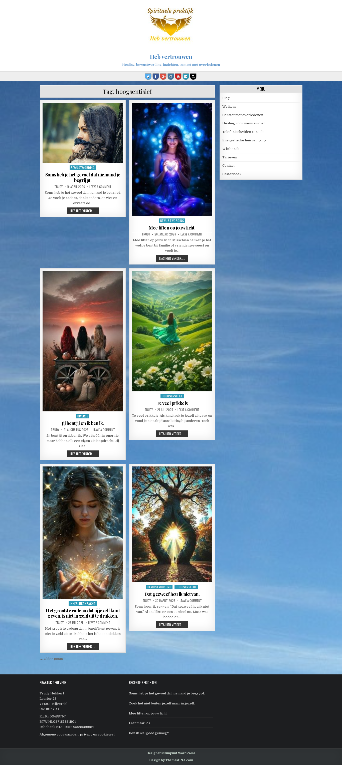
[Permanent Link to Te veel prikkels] (172, 331)
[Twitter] (148, 77)
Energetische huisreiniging (244, 140)
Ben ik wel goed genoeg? (149, 733)
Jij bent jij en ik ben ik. (83, 423)
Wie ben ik (230, 149)
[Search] (193, 77)
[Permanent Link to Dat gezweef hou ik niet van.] (172, 524)
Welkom (229, 106)
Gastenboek (231, 174)
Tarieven (229, 157)
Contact (228, 165)
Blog (226, 98)
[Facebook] (156, 77)
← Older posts (51, 659)
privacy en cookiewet (97, 734)
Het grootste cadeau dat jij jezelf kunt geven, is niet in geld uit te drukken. (83, 613)
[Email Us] (186, 77)
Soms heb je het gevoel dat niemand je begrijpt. (82, 177)
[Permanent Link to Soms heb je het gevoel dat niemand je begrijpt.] (83, 133)
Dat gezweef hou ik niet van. (172, 594)
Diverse (82, 416)
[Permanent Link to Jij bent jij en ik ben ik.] (83, 341)
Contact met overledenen (242, 115)
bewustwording (83, 167)
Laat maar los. (140, 723)
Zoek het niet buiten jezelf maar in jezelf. (162, 703)
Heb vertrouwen (171, 56)
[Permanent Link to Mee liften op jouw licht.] (172, 159)
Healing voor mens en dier (243, 123)
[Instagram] (171, 77)
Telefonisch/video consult (243, 132)
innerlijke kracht (83, 603)
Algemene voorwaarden (59, 734)
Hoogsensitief (172, 396)
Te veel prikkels (172, 403)
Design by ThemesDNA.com (171, 760)
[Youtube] (178, 77)
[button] (331, 7)
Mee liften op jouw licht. (172, 228)
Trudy (58, 186)
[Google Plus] (163, 77)
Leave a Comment (100, 186)
